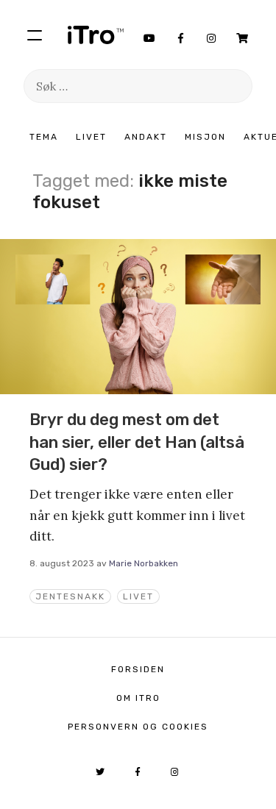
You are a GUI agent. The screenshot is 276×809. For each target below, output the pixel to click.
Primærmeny (34, 34)
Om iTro (138, 698)
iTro (96, 35)
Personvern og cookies (138, 726)
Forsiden (138, 669)
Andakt (145, 137)
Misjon (205, 137)
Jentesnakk (70, 596)
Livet (91, 137)
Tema (43, 137)
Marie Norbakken (143, 563)
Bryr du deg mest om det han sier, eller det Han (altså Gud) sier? (136, 442)
